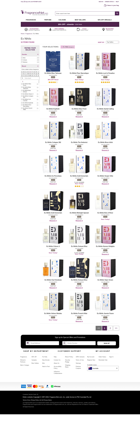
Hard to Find (46, 366)
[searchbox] (85, 13)
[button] (30, 72)
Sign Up (107, 343)
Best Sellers (35, 363)
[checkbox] (30, 58)
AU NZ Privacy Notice (46, 400)
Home (22, 33)
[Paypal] (47, 386)
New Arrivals (46, 360)
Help (117, 1)
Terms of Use (80, 360)
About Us (56, 363)
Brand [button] (24, 66)
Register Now (91, 360)
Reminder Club (103, 360)
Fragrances (29, 33)
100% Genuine (80, 357)
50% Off (34, 357)
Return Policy (69, 357)
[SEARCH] (117, 13)
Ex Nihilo (68, 47)
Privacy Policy (35, 400)
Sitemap (78, 363)
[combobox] (87, 13)
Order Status (109, 1)
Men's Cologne (24, 365)
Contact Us (57, 360)
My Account (90, 357)
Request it (53, 116)
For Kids (44, 357)
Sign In (101, 1)
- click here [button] (70, 24)
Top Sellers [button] (110, 42)
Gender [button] (24, 54)
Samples (34, 360)
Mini (43, 363)
